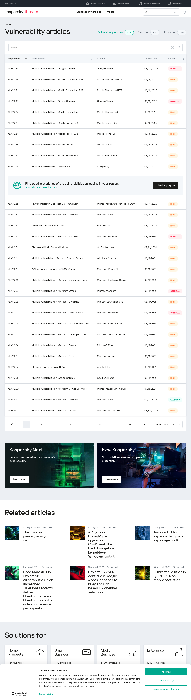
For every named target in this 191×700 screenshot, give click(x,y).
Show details (46, 694)
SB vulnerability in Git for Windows (50, 247)
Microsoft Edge (105, 214)
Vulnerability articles (89, 11)
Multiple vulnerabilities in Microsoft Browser (55, 214)
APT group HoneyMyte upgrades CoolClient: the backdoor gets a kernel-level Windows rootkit (101, 544)
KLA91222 (13, 214)
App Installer (103, 367)
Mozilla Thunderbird (107, 112)
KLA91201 (13, 377)
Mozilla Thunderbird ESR (110, 79)
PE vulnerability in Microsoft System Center (55, 203)
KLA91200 (13, 388)
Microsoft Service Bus (109, 410)
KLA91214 (13, 236)
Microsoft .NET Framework (111, 334)
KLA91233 (13, 68)
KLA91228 (13, 122)
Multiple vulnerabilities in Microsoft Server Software (59, 280)
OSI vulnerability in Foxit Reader (48, 225)
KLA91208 (13, 301)
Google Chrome (105, 68)
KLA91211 (12, 269)
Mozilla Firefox (104, 144)
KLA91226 (13, 144)
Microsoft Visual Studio (109, 323)
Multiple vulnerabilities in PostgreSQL (51, 166)
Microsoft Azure (106, 356)
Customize (164, 680)
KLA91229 (13, 112)
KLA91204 (13, 345)
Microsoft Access (106, 290)
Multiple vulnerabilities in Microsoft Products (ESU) (58, 312)
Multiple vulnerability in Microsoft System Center (57, 258)
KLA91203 (13, 356)
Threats (109, 11)
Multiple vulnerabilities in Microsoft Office (54, 290)
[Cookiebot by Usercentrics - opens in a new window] (19, 694)
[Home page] (23, 12)
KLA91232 (13, 79)
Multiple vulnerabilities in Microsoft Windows (55, 236)
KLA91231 (13, 90)
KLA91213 (13, 247)
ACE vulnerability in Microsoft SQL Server (54, 269)
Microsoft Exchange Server (111, 280)
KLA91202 (13, 367)
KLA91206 (13, 323)
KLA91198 (13, 399)
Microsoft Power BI (107, 269)
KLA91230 (13, 101)
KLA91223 (13, 203)
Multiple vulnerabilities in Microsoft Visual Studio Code (60, 323)
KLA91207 (13, 312)
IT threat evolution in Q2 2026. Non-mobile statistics (170, 576)
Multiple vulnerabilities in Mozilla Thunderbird (55, 112)
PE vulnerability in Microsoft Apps (49, 367)
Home (8, 24)
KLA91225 (13, 155)
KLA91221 (13, 225)
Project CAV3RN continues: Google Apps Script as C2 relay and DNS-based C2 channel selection (102, 582)
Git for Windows (105, 247)
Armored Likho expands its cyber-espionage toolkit (168, 536)
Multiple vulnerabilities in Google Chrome (53, 68)
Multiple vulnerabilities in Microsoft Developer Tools (59, 334)
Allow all (166, 671)
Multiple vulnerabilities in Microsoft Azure (53, 356)
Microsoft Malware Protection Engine (117, 203)
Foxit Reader (103, 225)
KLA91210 (13, 280)
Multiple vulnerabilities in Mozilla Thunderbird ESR (57, 79)
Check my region (166, 185)
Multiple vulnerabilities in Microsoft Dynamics (55, 301)
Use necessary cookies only (166, 689)
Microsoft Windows (107, 236)
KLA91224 (13, 166)
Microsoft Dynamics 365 (110, 301)
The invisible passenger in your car (37, 536)
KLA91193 (13, 410)
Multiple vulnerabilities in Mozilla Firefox (52, 144)
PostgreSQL (103, 166)
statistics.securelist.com (42, 187)
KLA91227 (13, 133)
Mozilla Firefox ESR (107, 122)
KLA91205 (13, 334)
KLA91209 (13, 290)
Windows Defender (107, 258)
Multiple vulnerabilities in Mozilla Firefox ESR (55, 122)
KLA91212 (13, 258)
